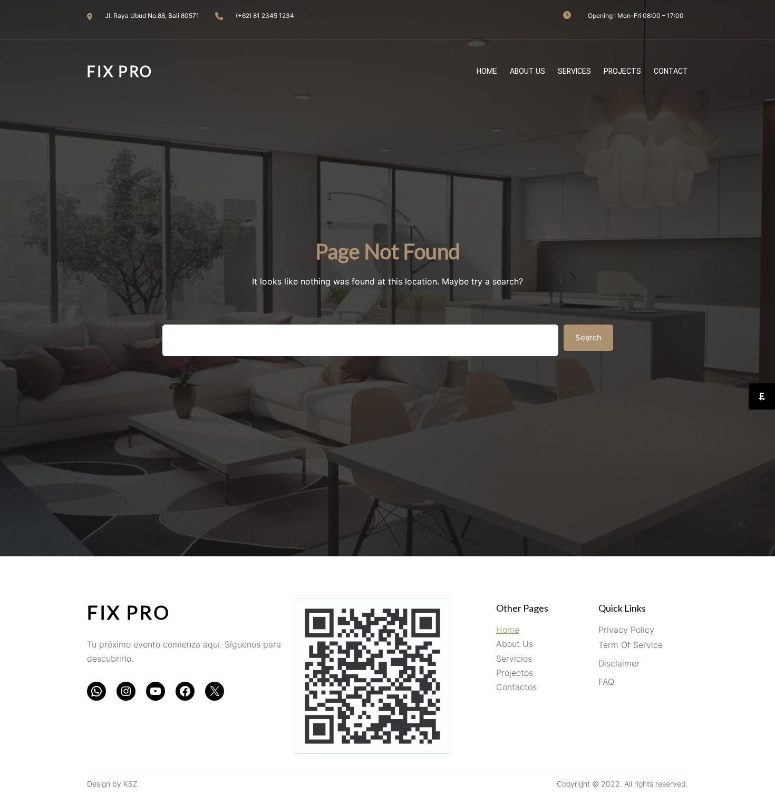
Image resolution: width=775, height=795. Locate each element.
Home (507, 629)
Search (588, 337)
